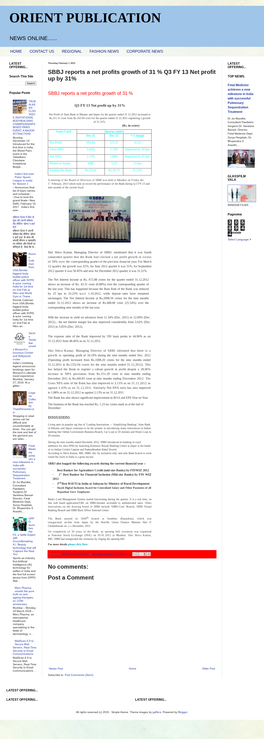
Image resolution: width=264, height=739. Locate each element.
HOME (16, 51)
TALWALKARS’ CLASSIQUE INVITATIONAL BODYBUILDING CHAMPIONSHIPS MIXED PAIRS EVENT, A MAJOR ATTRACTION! (24, 117)
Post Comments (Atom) (79, 674)
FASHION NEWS (104, 51)
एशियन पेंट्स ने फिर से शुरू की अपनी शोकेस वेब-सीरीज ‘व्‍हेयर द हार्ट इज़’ (24, 222)
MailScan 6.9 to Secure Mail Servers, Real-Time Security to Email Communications (24, 647)
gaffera (156, 712)
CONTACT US (42, 51)
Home (132, 668)
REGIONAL (72, 51)
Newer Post (56, 668)
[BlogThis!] (138, 554)
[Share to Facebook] (145, 554)
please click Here (78, 544)
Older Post (208, 668)
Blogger (182, 712)
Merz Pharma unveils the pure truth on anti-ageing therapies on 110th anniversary (23, 596)
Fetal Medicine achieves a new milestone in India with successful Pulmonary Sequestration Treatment (24, 462)
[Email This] (134, 554)
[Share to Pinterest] (149, 554)
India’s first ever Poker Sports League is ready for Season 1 (23, 178)
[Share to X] (141, 554)
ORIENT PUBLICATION (85, 17)
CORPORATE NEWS (145, 51)
